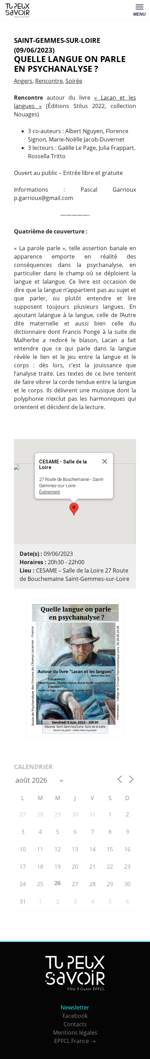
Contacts (75, 1024)
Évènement (49, 491)
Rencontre (49, 81)
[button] (73, 509)
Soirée (74, 81)
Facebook (75, 1016)
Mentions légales (75, 1032)
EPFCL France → (75, 1041)
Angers (23, 81)
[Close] (104, 461)
